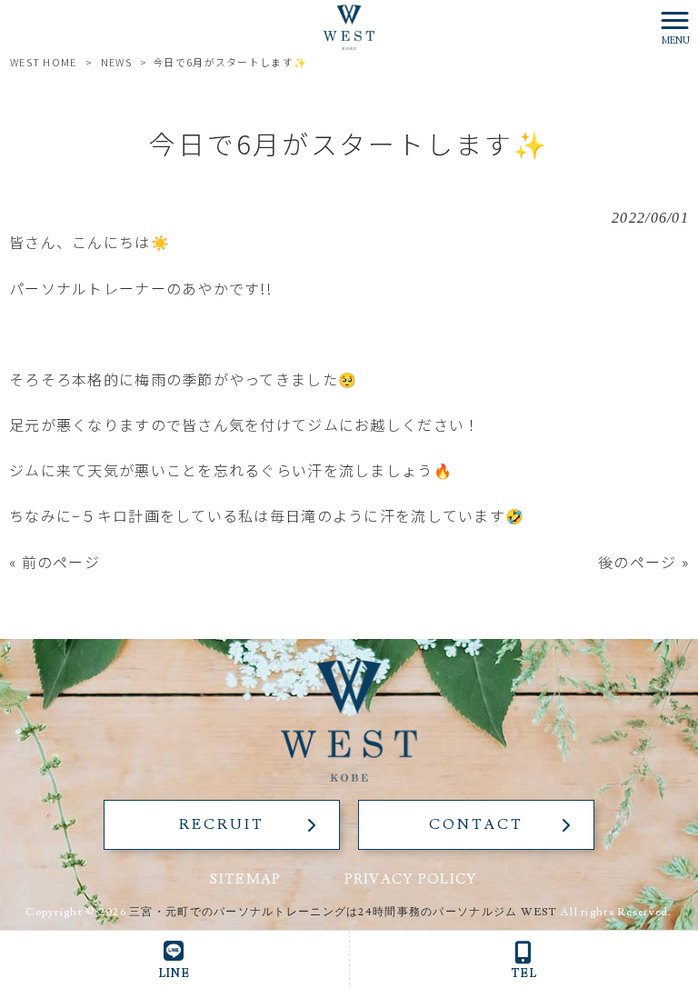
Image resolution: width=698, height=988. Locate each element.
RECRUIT (221, 824)
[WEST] (349, 24)
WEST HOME (43, 62)
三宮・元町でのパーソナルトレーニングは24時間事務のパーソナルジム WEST (343, 912)
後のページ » (643, 562)
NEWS (116, 62)
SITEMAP (245, 879)
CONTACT (476, 824)
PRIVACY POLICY (411, 879)
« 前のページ (54, 562)
